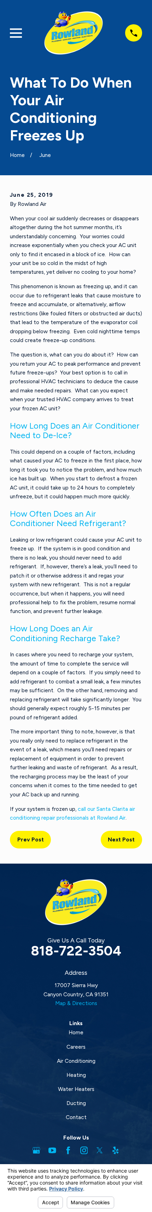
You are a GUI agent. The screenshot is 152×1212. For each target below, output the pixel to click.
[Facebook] (68, 1150)
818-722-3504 (76, 950)
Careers (76, 1046)
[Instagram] (84, 1150)
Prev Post (30, 839)
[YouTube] (52, 1150)
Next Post (121, 839)
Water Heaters (76, 1089)
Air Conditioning (76, 1061)
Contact (76, 1117)
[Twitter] (100, 1150)
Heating (76, 1075)
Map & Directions (76, 1003)
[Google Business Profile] (36, 1150)
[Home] (73, 32)
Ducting (76, 1103)
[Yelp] (115, 1150)
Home (76, 1032)
